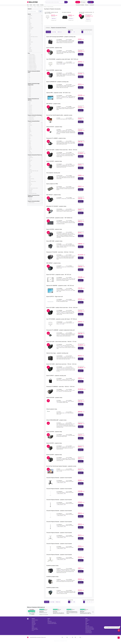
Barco (35, 138)
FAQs (86, 624)
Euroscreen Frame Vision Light (35, 170)
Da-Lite (35, 146)
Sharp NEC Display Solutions (35, 36)
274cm (35, 96)
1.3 (35, 80)
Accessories (33, 621)
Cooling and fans (35, 119)
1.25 (35, 77)
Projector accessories (35, 116)
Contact (86, 621)
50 (69, 601)
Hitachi (35, 24)
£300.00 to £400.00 (35, 58)
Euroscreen (35, 28)
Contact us (78, 2)
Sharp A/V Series (35, 178)
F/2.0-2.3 (35, 111)
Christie (35, 47)
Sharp (35, 35)
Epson (35, 16)
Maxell (35, 48)
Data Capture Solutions (35, 629)
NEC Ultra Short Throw (35, 181)
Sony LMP (35, 172)
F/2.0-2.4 (35, 110)
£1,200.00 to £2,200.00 (35, 65)
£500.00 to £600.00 (35, 61)
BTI (35, 168)
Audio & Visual (34, 623)
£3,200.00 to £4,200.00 (35, 67)
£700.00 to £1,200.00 (35, 63)
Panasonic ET (35, 157)
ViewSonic (35, 152)
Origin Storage (35, 27)
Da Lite (35, 39)
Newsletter (86, 623)
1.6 (35, 73)
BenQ (35, 164)
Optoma (35, 23)
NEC (35, 19)
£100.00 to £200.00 (35, 55)
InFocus (35, 176)
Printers (33, 625)
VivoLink (35, 134)
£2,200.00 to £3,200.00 (35, 66)
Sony (35, 31)
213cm (35, 92)
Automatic (35, 199)
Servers (33, 630)
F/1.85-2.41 (35, 113)
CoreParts (35, 15)
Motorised (35, 197)
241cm (35, 95)
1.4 (35, 76)
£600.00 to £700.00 (35, 62)
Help (86, 622)
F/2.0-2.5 (35, 107)
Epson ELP (35, 160)
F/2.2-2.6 (35, 109)
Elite (35, 150)
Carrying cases (35, 117)
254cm (35, 86)
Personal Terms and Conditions (89, 629)
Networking (33, 622)
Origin (35, 43)
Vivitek (35, 151)
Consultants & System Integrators (52, 623)
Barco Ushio (35, 189)
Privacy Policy (87, 625)
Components (33, 624)
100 (71, 601)
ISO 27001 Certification (88, 632)
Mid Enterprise (50, 621)
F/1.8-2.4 (35, 106)
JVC (35, 32)
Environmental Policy (88, 630)
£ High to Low (58, 601)
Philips (35, 40)
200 (74, 601)
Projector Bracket (35, 202)
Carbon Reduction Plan (88, 631)
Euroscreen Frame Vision (35, 193)
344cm (35, 88)
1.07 (35, 81)
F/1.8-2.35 (35, 105)
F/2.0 (35, 102)
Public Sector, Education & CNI (52, 622)
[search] (66, 2)
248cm (35, 87)
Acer (35, 20)
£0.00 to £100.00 (35, 54)
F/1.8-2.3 (35, 101)
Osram (35, 44)
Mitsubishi (35, 51)
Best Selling (47, 601)
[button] (54, 18)
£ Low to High (52, 601)
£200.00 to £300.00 (35, 57)
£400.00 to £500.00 (35, 59)
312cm (35, 91)
